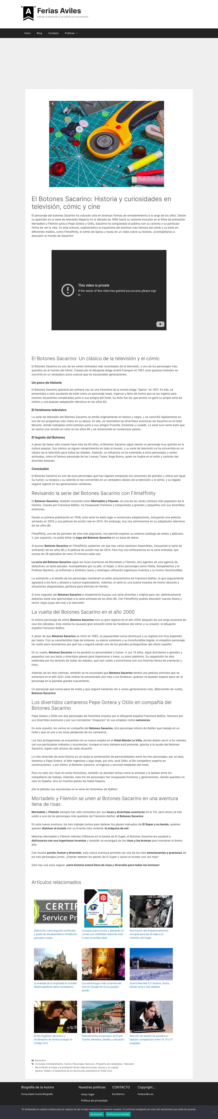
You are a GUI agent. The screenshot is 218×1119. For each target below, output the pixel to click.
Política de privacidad (94, 1100)
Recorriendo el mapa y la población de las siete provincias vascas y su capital (76, 1067)
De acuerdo (97, 1114)
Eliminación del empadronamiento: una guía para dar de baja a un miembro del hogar (149, 934)
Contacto (53, 33)
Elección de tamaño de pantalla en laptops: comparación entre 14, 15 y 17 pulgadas (151, 1039)
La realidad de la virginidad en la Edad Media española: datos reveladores (55, 985)
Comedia (40, 1063)
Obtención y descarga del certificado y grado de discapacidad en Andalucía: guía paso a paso (55, 934)
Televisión (129, 1063)
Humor (67, 1063)
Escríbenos (118, 1094)
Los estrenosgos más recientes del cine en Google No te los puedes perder (101, 987)
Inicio (27, 33)
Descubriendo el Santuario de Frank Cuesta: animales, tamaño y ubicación (103, 1037)
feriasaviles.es (145, 1094)
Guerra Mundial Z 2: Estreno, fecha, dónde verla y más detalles (149, 985)
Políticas (70, 33)
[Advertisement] (109, 62)
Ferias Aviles (59, 10)
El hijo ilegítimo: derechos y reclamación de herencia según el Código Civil (53, 1039)
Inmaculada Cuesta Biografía (37, 1094)
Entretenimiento (54, 1063)
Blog (39, 33)
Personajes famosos (84, 1063)
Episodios (40, 1060)
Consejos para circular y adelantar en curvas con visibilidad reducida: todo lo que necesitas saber (103, 934)
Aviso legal (87, 1094)
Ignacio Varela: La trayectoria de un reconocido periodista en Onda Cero (73, 1070)
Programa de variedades (109, 1063)
